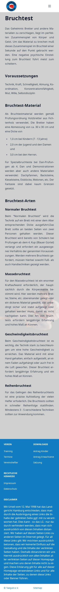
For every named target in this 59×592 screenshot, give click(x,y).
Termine (8, 456)
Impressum (10, 483)
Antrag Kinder (40, 451)
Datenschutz (10, 488)
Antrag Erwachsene (43, 456)
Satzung (37, 462)
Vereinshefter (11, 462)
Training (8, 451)
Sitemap (37, 587)
